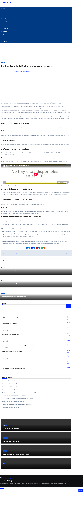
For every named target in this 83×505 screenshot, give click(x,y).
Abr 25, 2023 (5, 319)
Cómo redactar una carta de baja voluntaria (62, 253)
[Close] (2, 488)
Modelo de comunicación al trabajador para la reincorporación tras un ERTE (19, 392)
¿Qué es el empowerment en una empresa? (11, 357)
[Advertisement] (41, 52)
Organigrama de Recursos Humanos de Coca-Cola (13, 401)
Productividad (6, 34)
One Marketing (6, 481)
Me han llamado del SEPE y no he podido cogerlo (26, 66)
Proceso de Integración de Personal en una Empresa (14, 389)
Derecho (5, 41)
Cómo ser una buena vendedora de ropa (11, 334)
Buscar (4, 303)
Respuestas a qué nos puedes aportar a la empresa (13, 296)
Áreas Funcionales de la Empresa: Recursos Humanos (14, 395)
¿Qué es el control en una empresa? (10, 317)
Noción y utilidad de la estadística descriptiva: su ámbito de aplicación (17, 345)
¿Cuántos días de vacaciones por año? (11, 253)
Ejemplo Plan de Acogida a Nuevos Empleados (12, 380)
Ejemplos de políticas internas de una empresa (12, 383)
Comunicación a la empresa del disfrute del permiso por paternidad (17, 404)
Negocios (5, 11)
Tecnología (5, 28)
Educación (5, 21)
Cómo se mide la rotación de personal (10, 407)
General (5, 31)
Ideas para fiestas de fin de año (9, 362)
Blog (4, 463)
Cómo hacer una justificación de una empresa (12, 351)
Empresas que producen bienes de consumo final (13, 340)
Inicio (4, 8)
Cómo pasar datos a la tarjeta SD (9, 323)
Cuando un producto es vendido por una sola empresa (16, 454)
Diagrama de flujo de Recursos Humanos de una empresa (14, 386)
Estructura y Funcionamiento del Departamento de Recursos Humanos (18, 398)
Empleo (4, 18)
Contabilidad (6, 38)
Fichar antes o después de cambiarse (10, 283)
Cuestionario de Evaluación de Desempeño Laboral (13, 368)
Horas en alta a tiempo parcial (8, 270)
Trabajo (5, 15)
